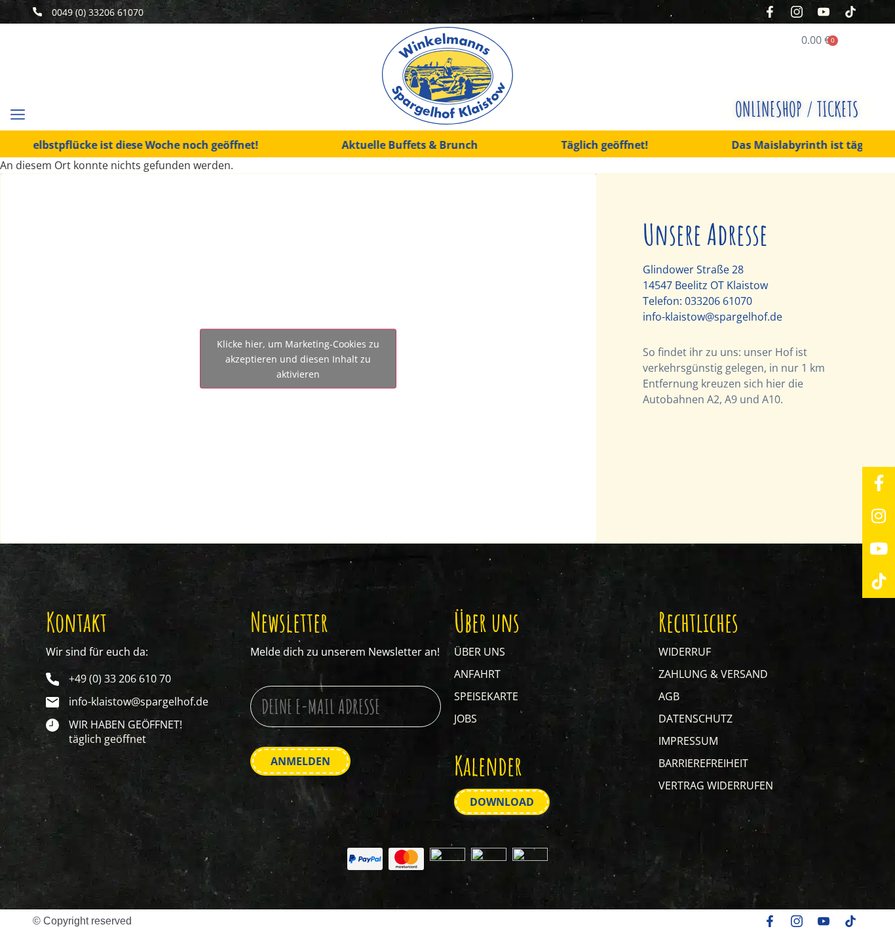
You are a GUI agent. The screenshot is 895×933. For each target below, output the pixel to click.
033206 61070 (718, 301)
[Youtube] (878, 548)
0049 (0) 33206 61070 (97, 12)
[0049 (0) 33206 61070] (37, 11)
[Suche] (61, 115)
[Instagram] (878, 516)
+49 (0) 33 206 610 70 (120, 678)
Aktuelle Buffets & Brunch (387, 145)
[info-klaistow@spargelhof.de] (52, 702)
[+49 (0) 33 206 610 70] (52, 679)
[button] (17, 114)
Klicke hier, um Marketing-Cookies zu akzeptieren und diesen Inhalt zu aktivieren (298, 358)
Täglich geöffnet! (582, 145)
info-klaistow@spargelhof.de (712, 316)
